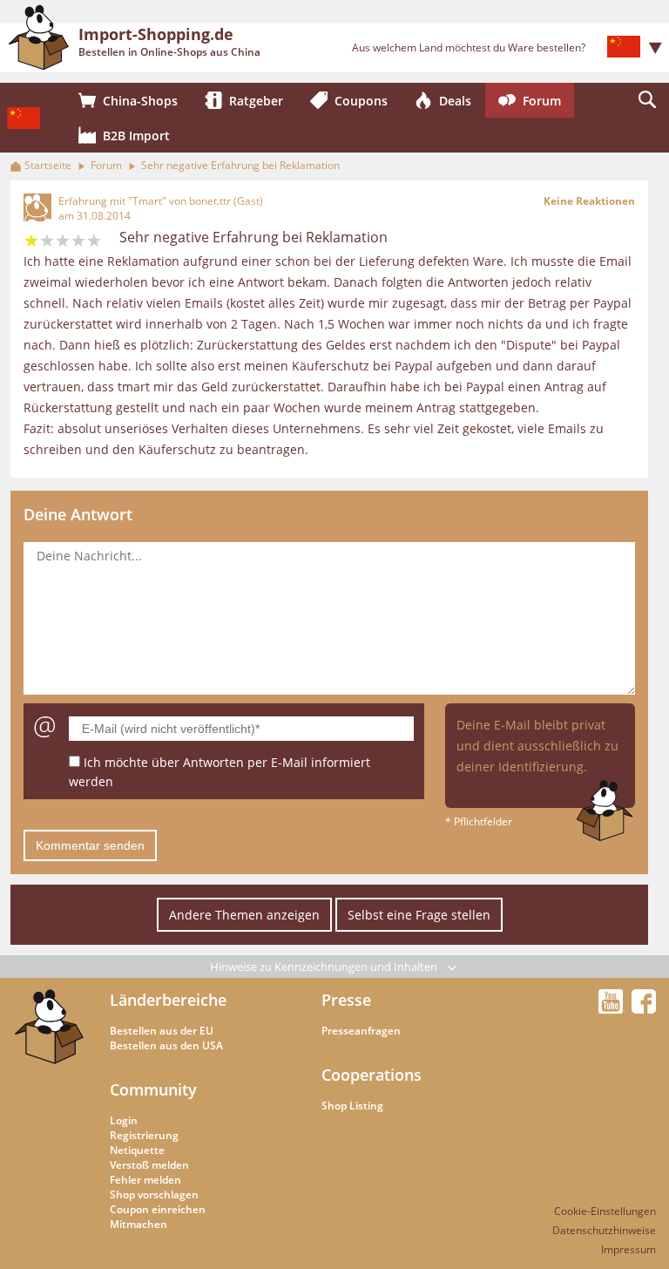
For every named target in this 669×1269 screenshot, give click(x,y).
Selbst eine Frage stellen (419, 914)
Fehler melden (145, 1179)
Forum (106, 165)
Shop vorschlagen (154, 1194)
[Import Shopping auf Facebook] (644, 1008)
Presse (346, 999)
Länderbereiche (168, 999)
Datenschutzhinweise (604, 1230)
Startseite (47, 165)
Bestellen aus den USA (166, 1045)
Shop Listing (352, 1105)
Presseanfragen (361, 1030)
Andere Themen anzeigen (244, 914)
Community (153, 1089)
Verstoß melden (149, 1164)
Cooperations (371, 1074)
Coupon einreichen (158, 1209)
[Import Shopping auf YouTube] (613, 1008)
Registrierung (144, 1135)
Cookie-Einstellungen (605, 1211)
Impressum (628, 1249)
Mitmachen (138, 1224)
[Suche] (647, 100)
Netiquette (137, 1150)
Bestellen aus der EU (161, 1030)
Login (124, 1120)
